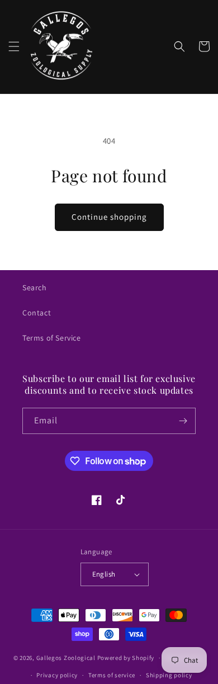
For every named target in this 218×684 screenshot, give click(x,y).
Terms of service (111, 675)
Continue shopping (109, 216)
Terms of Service (51, 338)
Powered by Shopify (126, 658)
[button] (14, 46)
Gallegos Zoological (66, 658)
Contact (36, 313)
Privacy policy (57, 675)
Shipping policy (169, 675)
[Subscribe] (182, 421)
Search (34, 287)
